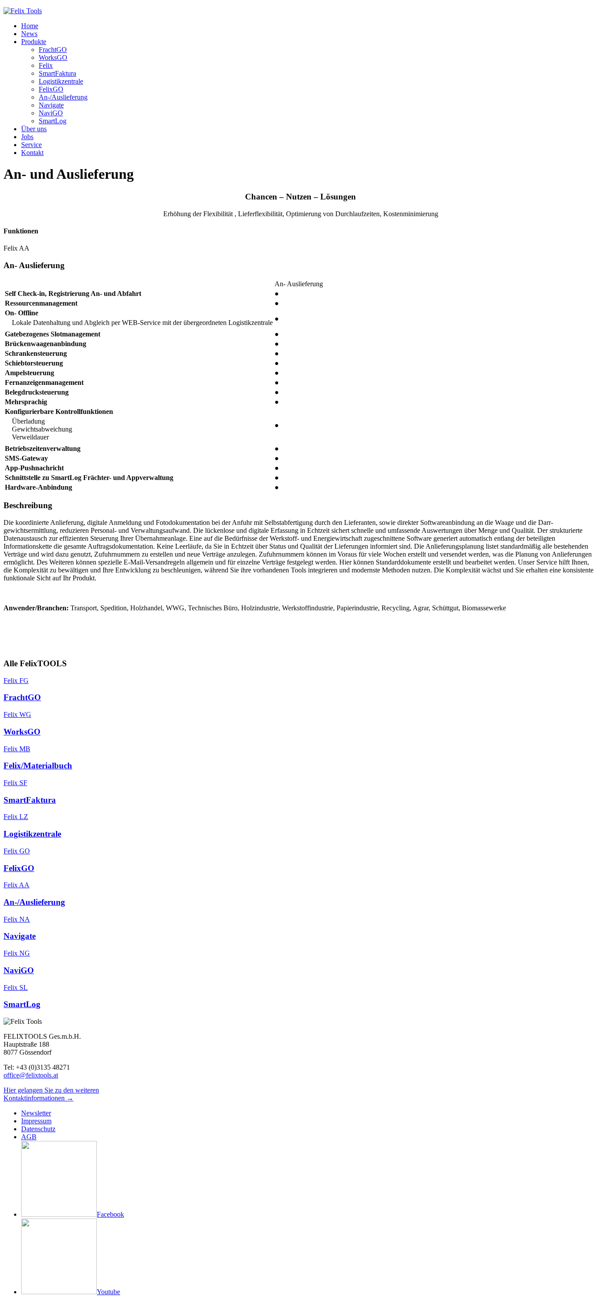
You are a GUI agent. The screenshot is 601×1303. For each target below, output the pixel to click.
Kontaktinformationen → (38, 1098)
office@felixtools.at (31, 1075)
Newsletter (36, 1113)
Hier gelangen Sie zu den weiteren (51, 1090)
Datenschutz (38, 1129)
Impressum (36, 1121)
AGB (29, 1137)
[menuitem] (29, 26)
